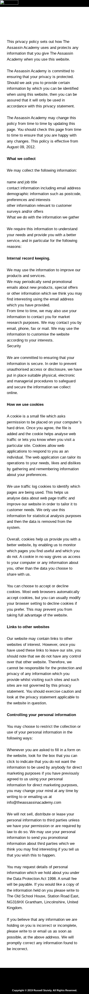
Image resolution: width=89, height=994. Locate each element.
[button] (44, 978)
